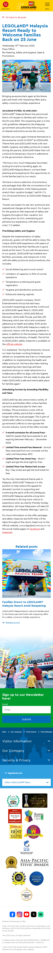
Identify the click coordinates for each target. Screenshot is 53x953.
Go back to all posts (16, 17)
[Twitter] (33, 914)
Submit (26, 719)
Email (5, 704)
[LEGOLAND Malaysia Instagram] (19, 914)
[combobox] (26, 782)
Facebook (35, 528)
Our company (16, 732)
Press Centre (31, 732)
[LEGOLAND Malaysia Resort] (12, 914)
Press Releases (46, 732)
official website (14, 344)
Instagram (7, 532)
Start (4, 732)
